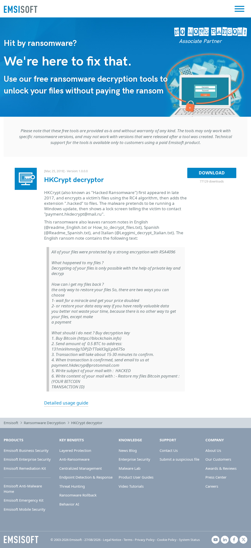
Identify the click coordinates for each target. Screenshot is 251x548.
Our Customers (218, 459)
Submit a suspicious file (179, 459)
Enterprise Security (134, 459)
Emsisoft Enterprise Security (27, 459)
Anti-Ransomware (74, 459)
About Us (213, 450)
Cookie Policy (166, 539)
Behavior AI (69, 504)
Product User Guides (136, 477)
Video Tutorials (131, 486)
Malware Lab (129, 468)
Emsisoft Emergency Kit (23, 500)
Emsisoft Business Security (26, 450)
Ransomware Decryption (44, 422)
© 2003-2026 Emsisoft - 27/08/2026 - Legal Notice (85, 539)
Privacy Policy (145, 539)
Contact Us (169, 450)
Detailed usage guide (66, 403)
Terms (128, 539)
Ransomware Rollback (78, 495)
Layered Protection (75, 450)
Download (212, 173)
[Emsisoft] (21, 540)
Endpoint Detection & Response (86, 477)
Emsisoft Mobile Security (24, 509)
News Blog (128, 450)
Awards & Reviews (221, 468)
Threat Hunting (72, 486)
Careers (211, 486)
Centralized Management (80, 468)
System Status (189, 539)
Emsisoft (11, 422)
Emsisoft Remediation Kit (25, 468)
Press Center (215, 477)
